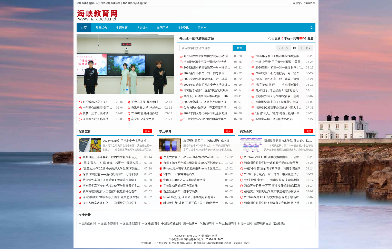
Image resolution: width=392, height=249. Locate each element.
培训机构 (142, 27)
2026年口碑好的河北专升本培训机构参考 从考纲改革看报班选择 (224, 84)
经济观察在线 (262, 223)
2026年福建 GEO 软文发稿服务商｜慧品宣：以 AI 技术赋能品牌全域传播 (230, 101)
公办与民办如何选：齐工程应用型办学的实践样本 (214, 107)
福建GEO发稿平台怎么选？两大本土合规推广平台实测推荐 (292, 107)
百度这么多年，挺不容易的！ (181, 191)
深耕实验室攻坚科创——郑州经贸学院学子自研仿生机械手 (119, 202)
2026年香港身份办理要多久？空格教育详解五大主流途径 (167, 113)
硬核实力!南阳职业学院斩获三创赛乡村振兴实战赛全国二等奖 (294, 96)
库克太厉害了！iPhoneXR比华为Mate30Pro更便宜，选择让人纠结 (205, 157)
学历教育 (122, 27)
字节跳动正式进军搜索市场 (180, 185)
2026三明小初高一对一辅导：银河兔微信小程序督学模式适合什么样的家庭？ (304, 79)
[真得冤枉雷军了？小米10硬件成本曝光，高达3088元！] (170, 145)
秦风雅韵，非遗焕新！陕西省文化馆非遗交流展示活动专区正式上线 (298, 90)
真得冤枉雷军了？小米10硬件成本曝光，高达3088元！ (218, 140)
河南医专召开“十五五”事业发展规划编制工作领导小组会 (218, 90)
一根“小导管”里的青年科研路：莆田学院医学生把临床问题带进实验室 (299, 61)
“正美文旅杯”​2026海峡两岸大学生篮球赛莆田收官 (214, 119)
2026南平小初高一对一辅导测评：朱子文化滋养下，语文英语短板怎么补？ (231, 73)
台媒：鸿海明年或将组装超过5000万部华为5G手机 (195, 162)
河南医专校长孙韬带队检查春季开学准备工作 (111, 119)
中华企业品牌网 (226, 223)
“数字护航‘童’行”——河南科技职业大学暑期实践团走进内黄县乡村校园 (299, 84)
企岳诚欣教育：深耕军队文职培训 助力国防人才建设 (115, 101)
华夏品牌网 (206, 223)
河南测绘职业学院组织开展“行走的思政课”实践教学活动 (117, 197)
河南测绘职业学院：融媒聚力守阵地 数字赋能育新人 (288, 101)
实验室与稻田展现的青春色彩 (274, 119)
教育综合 (101, 27)
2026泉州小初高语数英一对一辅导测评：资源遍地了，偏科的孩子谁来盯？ (231, 67)
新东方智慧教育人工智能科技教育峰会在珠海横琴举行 (116, 191)
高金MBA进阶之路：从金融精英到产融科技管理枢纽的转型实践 (171, 119)
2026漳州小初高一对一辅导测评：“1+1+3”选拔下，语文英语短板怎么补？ (302, 67)
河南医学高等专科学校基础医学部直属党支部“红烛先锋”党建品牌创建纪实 (129, 185)
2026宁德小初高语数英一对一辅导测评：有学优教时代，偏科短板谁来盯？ (231, 79)
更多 (147, 131)
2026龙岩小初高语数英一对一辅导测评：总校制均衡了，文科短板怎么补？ (303, 73)
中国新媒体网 (87, 223)
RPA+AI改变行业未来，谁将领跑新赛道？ (189, 197)
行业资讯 (183, 27)
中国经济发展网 (171, 223)
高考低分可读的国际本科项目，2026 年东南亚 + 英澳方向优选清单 (225, 96)
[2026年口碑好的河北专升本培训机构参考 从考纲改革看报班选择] (90, 145)
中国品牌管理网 (108, 223)
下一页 (304, 47)
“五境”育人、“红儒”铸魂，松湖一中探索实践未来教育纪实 (291, 113)
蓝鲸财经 (279, 223)
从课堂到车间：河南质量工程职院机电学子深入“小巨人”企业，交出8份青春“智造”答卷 (136, 180)
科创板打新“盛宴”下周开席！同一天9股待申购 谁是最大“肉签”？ (203, 202)
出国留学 (162, 27)
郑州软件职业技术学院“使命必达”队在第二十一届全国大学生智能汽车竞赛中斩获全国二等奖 (241, 56)
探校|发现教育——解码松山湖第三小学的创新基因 (114, 174)
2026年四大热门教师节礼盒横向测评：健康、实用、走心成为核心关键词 (229, 113)
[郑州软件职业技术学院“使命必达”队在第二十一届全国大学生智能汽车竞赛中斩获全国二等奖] (251, 145)
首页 (84, 27)
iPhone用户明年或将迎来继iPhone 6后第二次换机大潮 (197, 168)
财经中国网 (245, 223)
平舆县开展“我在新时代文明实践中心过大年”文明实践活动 (167, 101)
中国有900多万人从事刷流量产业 (184, 180)
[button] (124, 90)
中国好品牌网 (150, 223)
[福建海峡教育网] (97, 15)
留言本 (202, 27)
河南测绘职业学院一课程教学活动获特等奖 (210, 61)
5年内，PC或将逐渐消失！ (180, 174)
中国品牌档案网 (130, 223)
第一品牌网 (190, 223)
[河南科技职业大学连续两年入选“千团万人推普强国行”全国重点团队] (126, 63)
